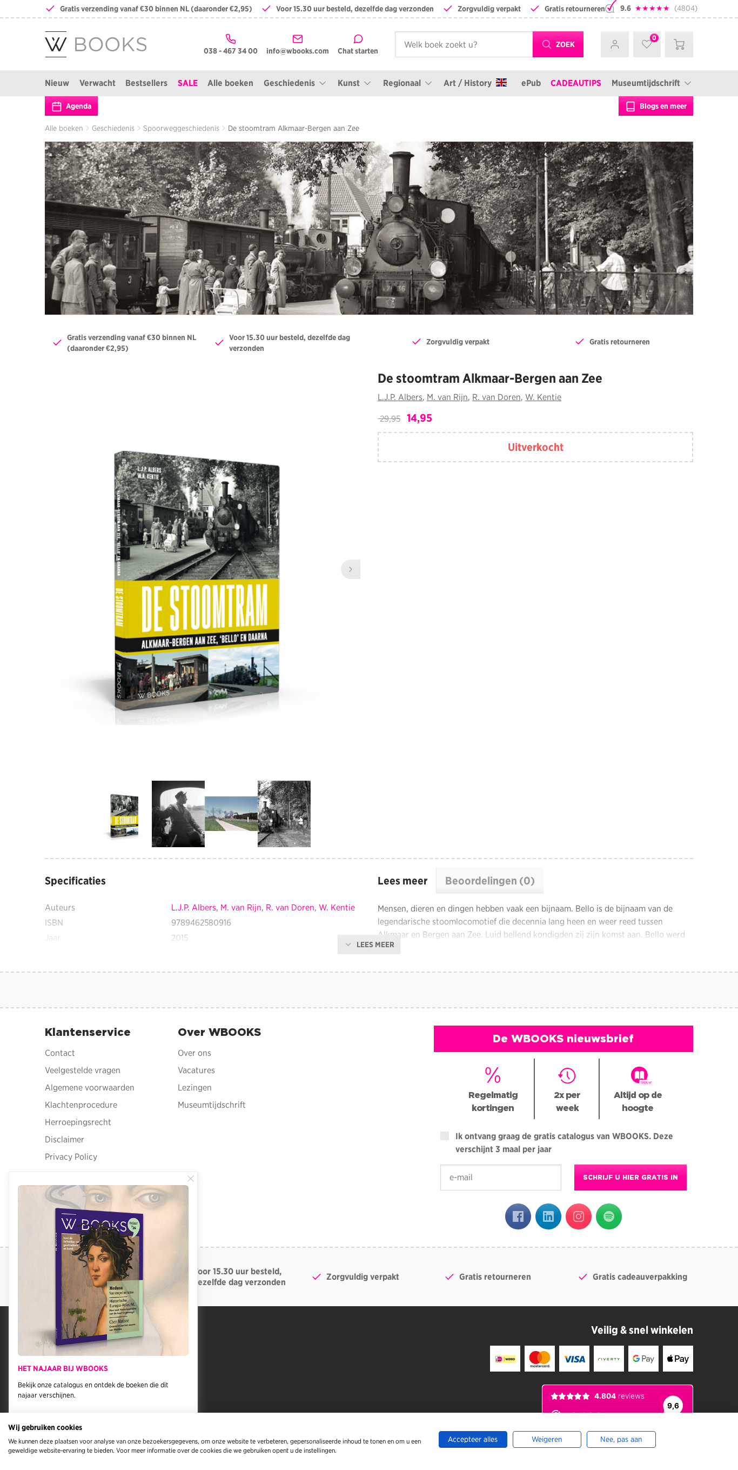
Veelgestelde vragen (82, 1070)
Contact (60, 1053)
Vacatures (196, 1070)
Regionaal (402, 83)
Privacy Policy (71, 1157)
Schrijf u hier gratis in (630, 1177)
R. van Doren (496, 397)
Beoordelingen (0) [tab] (490, 880)
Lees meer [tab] (402, 880)
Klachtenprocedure (81, 1105)
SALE (188, 83)
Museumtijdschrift (646, 83)
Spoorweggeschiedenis (181, 128)
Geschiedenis (289, 83)
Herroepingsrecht (78, 1122)
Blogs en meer (662, 106)
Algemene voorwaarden (90, 1087)
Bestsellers (146, 83)
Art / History (468, 83)
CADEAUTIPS (576, 83)
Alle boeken (230, 83)
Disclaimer (64, 1139)
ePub (531, 83)
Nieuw (57, 83)
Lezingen (195, 1087)
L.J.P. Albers (400, 397)
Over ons (194, 1053)
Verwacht (97, 83)
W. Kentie (543, 397)
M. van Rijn (447, 397)
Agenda (77, 106)
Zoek (564, 44)
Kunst (349, 83)
